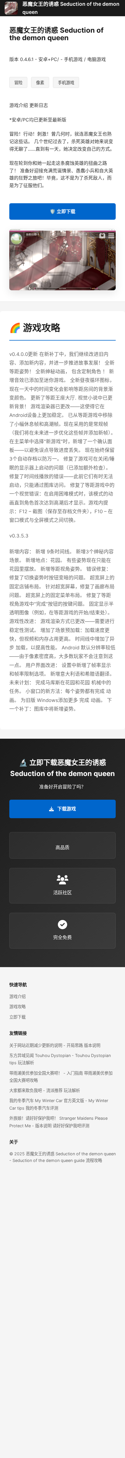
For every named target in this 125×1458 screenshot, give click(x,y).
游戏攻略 (17, 1006)
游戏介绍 (17, 996)
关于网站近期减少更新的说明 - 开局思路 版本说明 (54, 1045)
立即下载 (17, 1016)
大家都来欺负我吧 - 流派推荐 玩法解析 (44, 1090)
